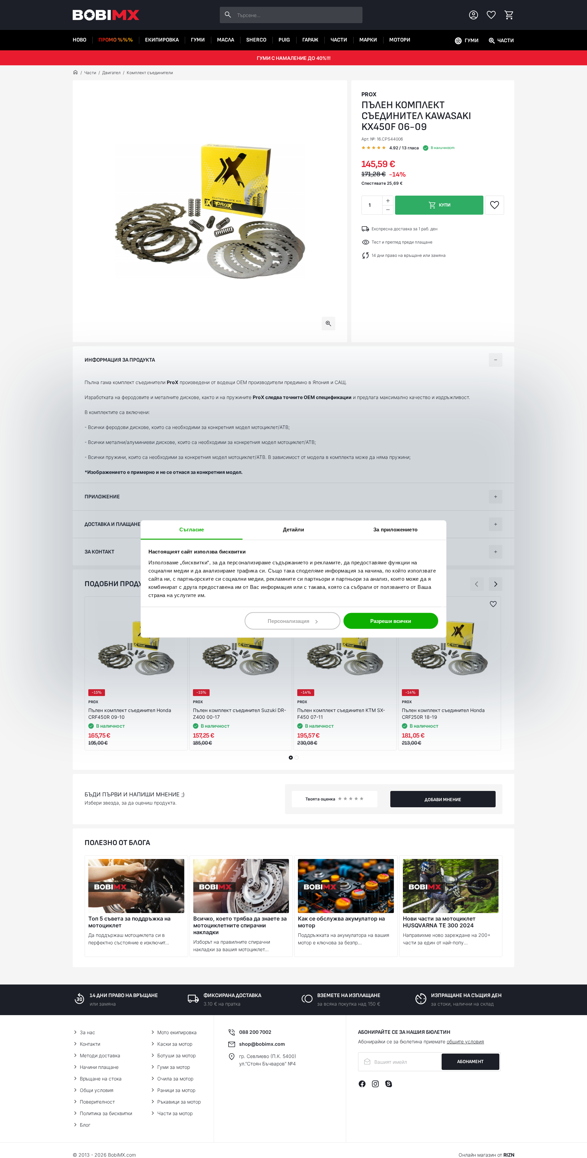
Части (339, 40)
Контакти (90, 1044)
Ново (79, 40)
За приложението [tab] (395, 529)
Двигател (111, 72)
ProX (368, 94)
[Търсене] (228, 15)
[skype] (389, 1084)
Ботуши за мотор (176, 1055)
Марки (368, 40)
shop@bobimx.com (262, 1044)
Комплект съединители (150, 72)
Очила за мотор (175, 1078)
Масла (225, 40)
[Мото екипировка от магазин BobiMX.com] (75, 73)
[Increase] (387, 200)
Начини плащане (99, 1067)
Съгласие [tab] (191, 529)
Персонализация (288, 621)
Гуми (198, 40)
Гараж (310, 40)
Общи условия (96, 1090)
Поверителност (97, 1102)
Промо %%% (116, 40)
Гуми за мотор (173, 1067)
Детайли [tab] (293, 529)
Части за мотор (175, 1113)
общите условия (465, 1041)
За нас (87, 1032)
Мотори (399, 40)
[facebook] (362, 1084)
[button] (477, 584)
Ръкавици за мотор (179, 1102)
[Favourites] (491, 15)
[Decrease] (387, 209)
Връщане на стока (101, 1078)
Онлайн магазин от (486, 1155)
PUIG (284, 40)
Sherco (256, 40)
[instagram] (375, 1084)
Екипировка (162, 40)
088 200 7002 (255, 1032)
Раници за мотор (176, 1090)
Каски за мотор (174, 1044)
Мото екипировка (177, 1032)
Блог (85, 1125)
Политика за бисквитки (106, 1113)
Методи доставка (100, 1055)
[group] (210, 211)
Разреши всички (390, 621)
